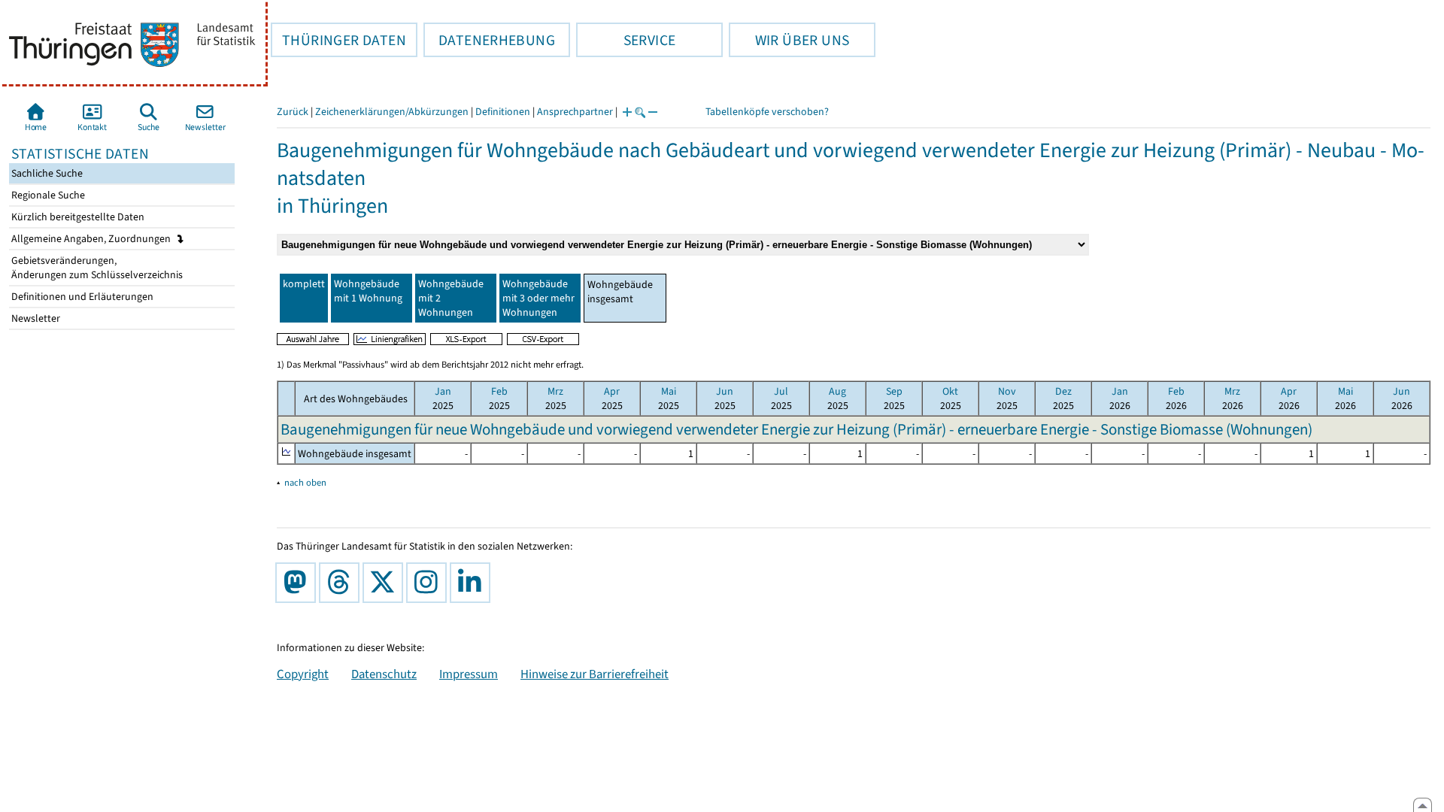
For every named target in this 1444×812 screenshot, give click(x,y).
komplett (304, 284)
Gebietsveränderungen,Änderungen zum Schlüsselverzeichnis (96, 267)
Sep (894, 391)
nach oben (305, 482)
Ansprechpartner (575, 112)
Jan (443, 391)
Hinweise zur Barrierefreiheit (594, 673)
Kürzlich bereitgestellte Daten (76, 217)
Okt (950, 391)
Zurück (292, 112)
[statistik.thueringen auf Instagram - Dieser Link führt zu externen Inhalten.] (429, 582)
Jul (781, 391)
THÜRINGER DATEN (338, 40)
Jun (724, 391)
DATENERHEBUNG (489, 40)
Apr (612, 391)
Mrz (555, 391)
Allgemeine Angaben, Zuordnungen (92, 239)
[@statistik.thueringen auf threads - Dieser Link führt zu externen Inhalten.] (342, 582)
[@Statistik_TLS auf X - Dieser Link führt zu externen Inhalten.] (386, 582)
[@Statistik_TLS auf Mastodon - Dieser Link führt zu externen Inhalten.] (298, 582)
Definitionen (502, 112)
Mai (668, 391)
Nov (1007, 391)
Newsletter (34, 318)
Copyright (303, 673)
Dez (1063, 391)
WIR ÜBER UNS (789, 40)
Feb (499, 391)
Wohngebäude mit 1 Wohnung (368, 291)
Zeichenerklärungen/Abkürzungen (392, 112)
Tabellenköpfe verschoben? (767, 112)
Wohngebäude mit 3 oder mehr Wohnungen (538, 298)
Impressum (468, 673)
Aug (837, 391)
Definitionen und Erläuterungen (81, 296)
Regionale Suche (47, 195)
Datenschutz (384, 673)
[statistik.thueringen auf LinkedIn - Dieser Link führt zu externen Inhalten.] (473, 582)
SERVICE (625, 40)
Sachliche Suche (46, 173)
